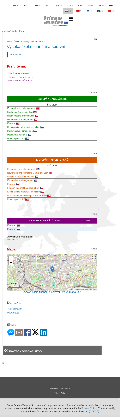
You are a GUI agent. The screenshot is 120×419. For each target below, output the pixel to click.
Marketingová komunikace (20, 131)
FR (61, 5)
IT (82, 5)
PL (92, 5)
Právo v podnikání (16, 138)
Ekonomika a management (20, 119)
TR (80, 11)
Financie (11, 123)
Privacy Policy (89, 408)
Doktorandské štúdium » (19, 80)
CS (28, 5)
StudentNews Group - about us (60, 388)
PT (103, 5)
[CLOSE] (94, 411)
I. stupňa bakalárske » (18, 73)
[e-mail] (19, 335)
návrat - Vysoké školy (23, 350)
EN (17, 5)
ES (50, 5)
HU (71, 5)
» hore (94, 92)
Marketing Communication (19, 112)
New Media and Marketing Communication (27, 173)
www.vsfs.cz (15, 54)
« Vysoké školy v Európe (14, 31)
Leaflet (71, 289)
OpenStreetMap (82, 289)
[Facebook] (27, 335)
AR (101, 11)
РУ (113, 5)
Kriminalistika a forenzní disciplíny (23, 127)
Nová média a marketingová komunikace (27, 195)
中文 (113, 11)
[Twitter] (35, 334)
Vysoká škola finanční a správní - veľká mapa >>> (52, 292)
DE (39, 5)
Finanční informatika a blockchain (23, 188)
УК (91, 11)
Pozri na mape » (15, 308)
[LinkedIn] (43, 335)
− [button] (11, 262)
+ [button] (11, 258)
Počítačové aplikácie (17, 134)
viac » (88, 221)
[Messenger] (10, 335)
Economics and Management (21, 108)
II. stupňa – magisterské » (20, 77)
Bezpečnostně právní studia (20, 115)
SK (69, 11)
